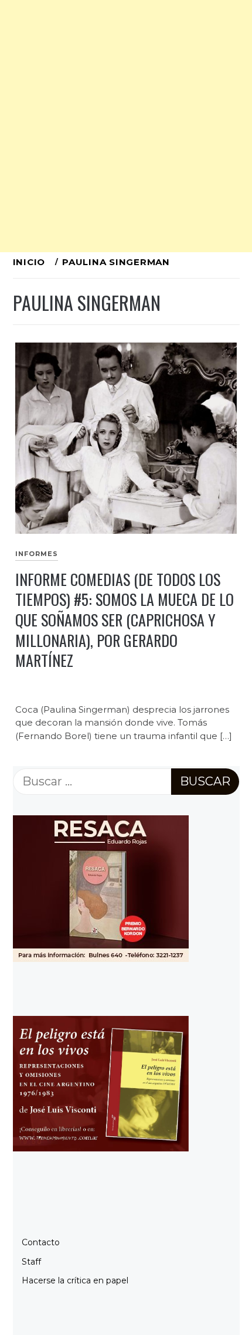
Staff (31, 1261)
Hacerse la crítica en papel (75, 1280)
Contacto (41, 1242)
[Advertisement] (126, 126)
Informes (36, 554)
